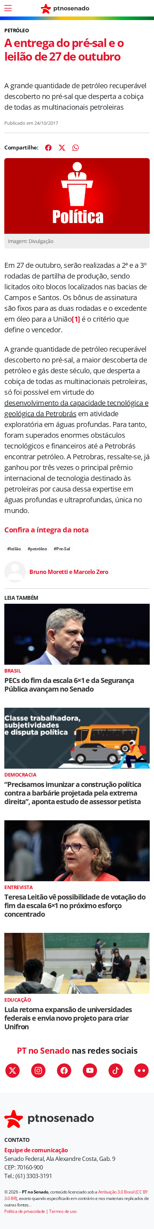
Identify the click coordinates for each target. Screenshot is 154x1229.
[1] (76, 319)
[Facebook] (48, 147)
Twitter (12, 1070)
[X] (62, 147)
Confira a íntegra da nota (46, 530)
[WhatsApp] (75, 147)
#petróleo (37, 549)
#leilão (14, 549)
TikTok (116, 1070)
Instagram (38, 1070)
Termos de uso (63, 1211)
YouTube (90, 1070)
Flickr (141, 1070)
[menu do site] (8, 8)
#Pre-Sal (62, 549)
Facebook (64, 1070)
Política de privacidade (24, 1211)
